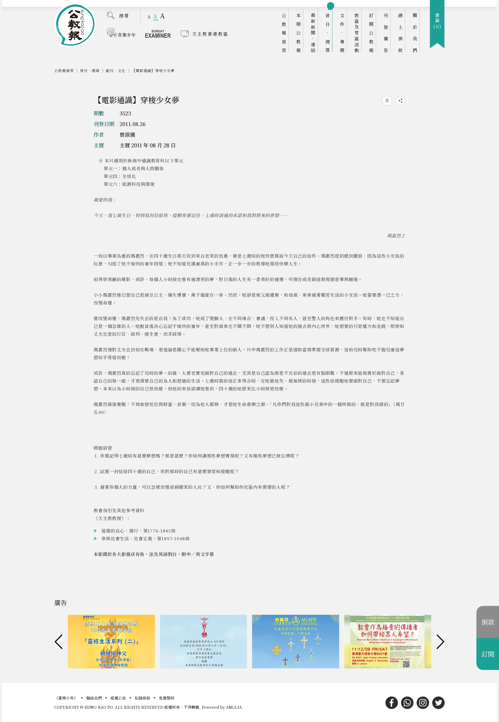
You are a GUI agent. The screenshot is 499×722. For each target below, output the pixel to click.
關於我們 (415, 32)
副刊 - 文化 (116, 70)
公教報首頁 (284, 32)
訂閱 (487, 653)
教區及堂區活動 (356, 32)
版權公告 (118, 698)
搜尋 (124, 15)
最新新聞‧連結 (313, 32)
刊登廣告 (386, 32)
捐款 (487, 621)
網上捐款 (400, 32)
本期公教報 (298, 32)
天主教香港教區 (210, 33)
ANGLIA (234, 707)
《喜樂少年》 (66, 698)
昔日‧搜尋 (327, 32)
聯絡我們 (94, 698)
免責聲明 (166, 698)
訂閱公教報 (371, 32)
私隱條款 (143, 698)
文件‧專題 (342, 32)
